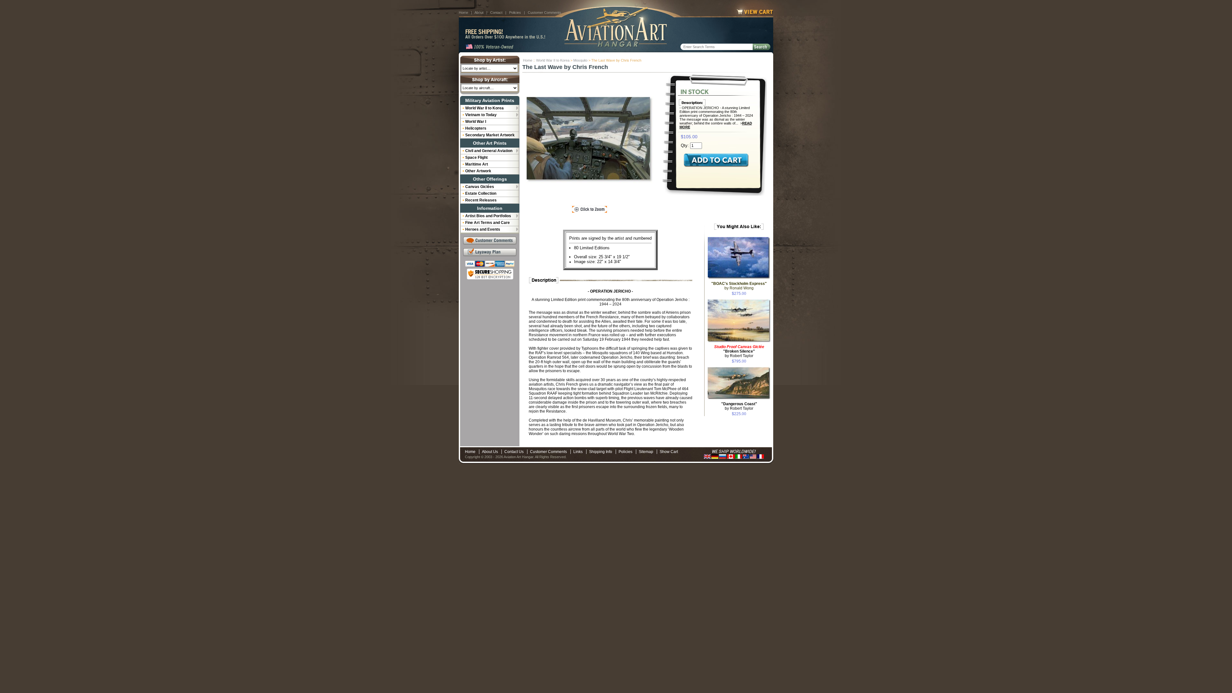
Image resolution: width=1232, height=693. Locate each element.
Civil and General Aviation (488, 151)
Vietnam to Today (481, 115)
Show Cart (669, 451)
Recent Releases (481, 200)
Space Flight (476, 157)
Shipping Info (600, 451)
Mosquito (580, 60)
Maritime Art (476, 164)
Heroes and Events (482, 229)
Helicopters (475, 128)
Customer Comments (544, 12)
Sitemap (646, 451)
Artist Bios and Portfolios (488, 216)
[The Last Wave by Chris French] (590, 139)
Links (578, 451)
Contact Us (514, 451)
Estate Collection (480, 193)
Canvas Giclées (479, 186)
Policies (515, 12)
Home (463, 12)
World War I (475, 121)
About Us (490, 451)
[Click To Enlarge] (589, 209)
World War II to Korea (552, 60)
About (479, 12)
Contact (496, 12)
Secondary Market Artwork (490, 135)
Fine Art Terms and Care (487, 222)
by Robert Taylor (739, 351)
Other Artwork (478, 171)
